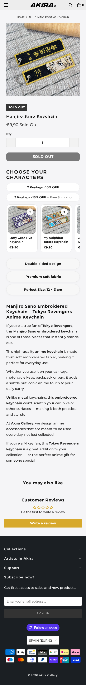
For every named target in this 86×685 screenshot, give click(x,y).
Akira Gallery (48, 675)
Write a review (43, 523)
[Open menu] (5, 5)
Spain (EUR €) (40, 640)
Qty (8, 134)
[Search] (71, 5)
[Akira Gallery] (43, 5)
